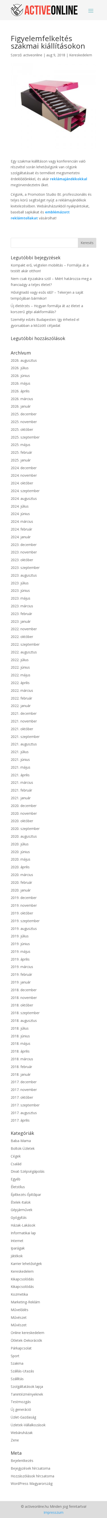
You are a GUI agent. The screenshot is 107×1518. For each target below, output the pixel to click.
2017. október (22, 1097)
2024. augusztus (24, 498)
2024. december (24, 467)
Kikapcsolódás (22, 1279)
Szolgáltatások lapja (27, 1386)
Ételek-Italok (21, 1202)
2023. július (20, 583)
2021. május (20, 767)
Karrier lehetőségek (26, 1263)
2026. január (21, 406)
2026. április (20, 391)
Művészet (19, 1317)
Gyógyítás (19, 1217)
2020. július (20, 844)
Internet (17, 1240)
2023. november (24, 552)
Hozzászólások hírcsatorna (32, 1476)
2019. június (20, 943)
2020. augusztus (24, 836)
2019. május (20, 951)
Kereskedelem (80, 55)
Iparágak (18, 1248)
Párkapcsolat (21, 1348)
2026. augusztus (24, 360)
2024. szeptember (25, 490)
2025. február (21, 452)
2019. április (20, 959)
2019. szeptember (25, 920)
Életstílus (18, 1186)
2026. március (22, 398)
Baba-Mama (21, 1140)
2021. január (21, 798)
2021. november (24, 721)
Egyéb (15, 1179)
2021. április (20, 775)
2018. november (24, 997)
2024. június (20, 513)
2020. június (20, 851)
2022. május (20, 675)
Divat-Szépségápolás (28, 1171)
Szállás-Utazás (22, 1371)
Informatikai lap (23, 1233)
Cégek (16, 1156)
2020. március (22, 874)
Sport (15, 1355)
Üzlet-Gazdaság (23, 1417)
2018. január (21, 1074)
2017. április (20, 1120)
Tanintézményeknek (27, 1394)
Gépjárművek (21, 1209)
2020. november (24, 813)
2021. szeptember (25, 736)
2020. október (22, 820)
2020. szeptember (25, 828)
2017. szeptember (25, 1105)
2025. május (20, 444)
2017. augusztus (24, 1112)
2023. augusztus (24, 575)
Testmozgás (21, 1401)
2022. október (22, 636)
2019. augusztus (24, 928)
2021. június (20, 759)
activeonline (32, 55)
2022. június (20, 667)
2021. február (21, 790)
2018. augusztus (24, 1020)
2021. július (20, 751)
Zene (15, 1440)
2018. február (21, 1066)
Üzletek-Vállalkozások (28, 1425)
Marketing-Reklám (25, 1302)
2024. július (20, 506)
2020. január (21, 890)
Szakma (17, 1363)
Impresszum (53, 1512)
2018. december (24, 989)
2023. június (20, 590)
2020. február (21, 882)
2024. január (21, 537)
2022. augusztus (24, 652)
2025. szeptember (25, 437)
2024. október (22, 483)
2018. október (22, 1005)
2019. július (20, 936)
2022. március (22, 690)
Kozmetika (19, 1294)
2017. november (24, 1089)
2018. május (20, 1043)
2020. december (24, 805)
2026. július (20, 367)
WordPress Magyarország (32, 1483)
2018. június (20, 1036)
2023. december (24, 544)
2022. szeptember (25, 644)
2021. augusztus (24, 744)
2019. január (21, 982)
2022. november (24, 628)
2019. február (21, 974)
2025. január (21, 460)
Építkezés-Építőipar (26, 1194)
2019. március (22, 966)
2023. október (22, 559)
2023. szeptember (25, 567)
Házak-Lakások (23, 1225)
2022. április (20, 682)
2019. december (24, 897)
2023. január (21, 621)
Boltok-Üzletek (23, 1148)
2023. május (20, 598)
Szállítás (17, 1378)
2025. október (22, 429)
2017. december (24, 1081)
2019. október (22, 913)
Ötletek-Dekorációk (26, 1340)
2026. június (20, 375)
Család (16, 1163)
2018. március (22, 1059)
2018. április (20, 1051)
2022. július (20, 659)
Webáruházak (22, 1432)
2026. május (20, 383)
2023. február (21, 613)
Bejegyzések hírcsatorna (30, 1468)
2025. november (24, 421)
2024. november (24, 475)
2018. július (20, 1028)
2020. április (20, 867)
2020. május (20, 859)
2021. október (22, 728)
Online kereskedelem (27, 1332)
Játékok (17, 1255)
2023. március (22, 606)
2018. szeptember (25, 1012)
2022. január (21, 705)
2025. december (24, 414)
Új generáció (21, 1409)
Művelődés (19, 1309)
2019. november (24, 905)
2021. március (22, 782)
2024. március (22, 521)
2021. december (24, 713)
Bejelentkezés (22, 1460)
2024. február (21, 529)
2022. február (21, 698)
